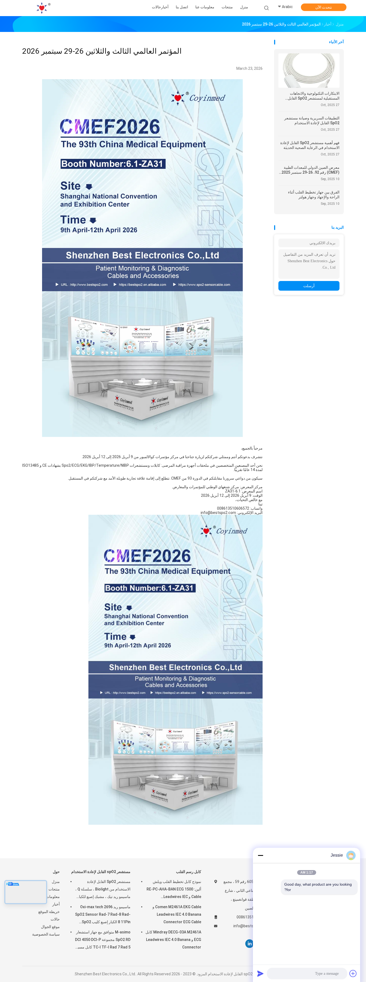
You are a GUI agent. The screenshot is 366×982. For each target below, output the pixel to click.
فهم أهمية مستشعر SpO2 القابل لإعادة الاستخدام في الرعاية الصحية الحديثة (309, 145)
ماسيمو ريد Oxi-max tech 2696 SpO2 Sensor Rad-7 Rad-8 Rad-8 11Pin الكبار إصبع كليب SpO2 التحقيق (102, 915)
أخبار (56, 904)
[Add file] (353, 973)
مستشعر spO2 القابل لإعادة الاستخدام (100, 872)
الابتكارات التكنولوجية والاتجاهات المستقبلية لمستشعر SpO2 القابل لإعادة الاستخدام (313, 96)
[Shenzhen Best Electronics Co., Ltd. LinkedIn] (249, 943)
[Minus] (260, 855)
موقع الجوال (50, 927)
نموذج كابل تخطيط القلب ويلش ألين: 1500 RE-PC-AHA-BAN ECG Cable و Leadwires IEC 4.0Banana (174, 889)
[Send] (260, 973)
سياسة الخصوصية (46, 934)
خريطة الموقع (49, 912)
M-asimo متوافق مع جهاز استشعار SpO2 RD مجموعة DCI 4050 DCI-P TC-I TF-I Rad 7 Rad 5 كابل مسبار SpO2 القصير (102, 940)
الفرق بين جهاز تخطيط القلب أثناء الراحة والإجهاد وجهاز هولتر (313, 194)
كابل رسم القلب (188, 872)
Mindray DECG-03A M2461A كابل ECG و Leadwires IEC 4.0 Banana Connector (173, 939)
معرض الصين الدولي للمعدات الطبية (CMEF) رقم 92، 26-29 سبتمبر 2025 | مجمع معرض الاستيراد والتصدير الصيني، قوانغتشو (309, 170)
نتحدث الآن (323, 7)
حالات (55, 919)
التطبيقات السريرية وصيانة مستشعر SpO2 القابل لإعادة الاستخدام (311, 120)
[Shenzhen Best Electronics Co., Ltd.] (43, 8)
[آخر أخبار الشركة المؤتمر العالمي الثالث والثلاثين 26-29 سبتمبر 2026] (142, 435)
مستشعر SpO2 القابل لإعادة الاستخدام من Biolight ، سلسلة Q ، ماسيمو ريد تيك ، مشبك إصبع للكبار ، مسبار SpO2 (102, 889)
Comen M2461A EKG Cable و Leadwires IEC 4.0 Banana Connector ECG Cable (176, 914)
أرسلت (309, 286)
